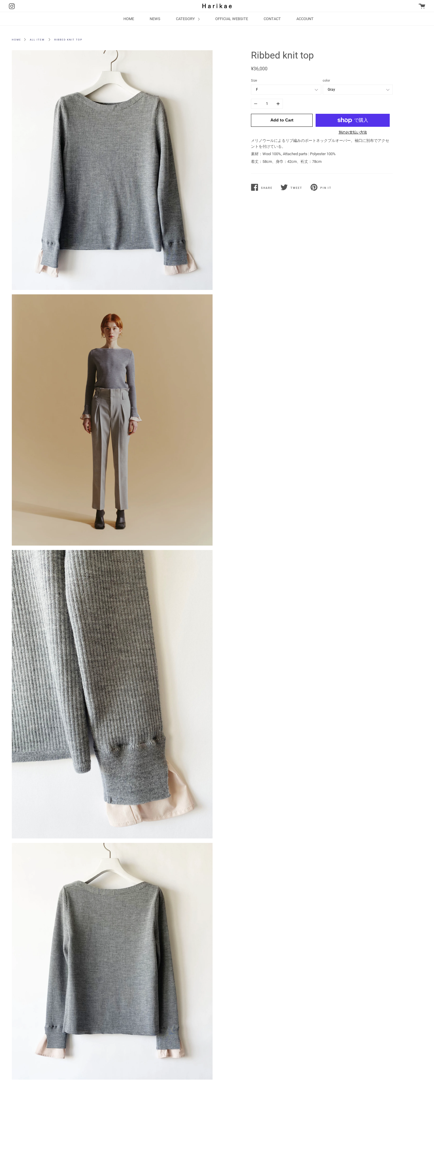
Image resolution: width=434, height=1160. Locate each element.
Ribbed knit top (68, 39)
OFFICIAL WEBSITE (231, 19)
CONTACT (272, 19)
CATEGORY (186, 19)
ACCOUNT (305, 19)
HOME (128, 19)
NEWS (155, 19)
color (326, 80)
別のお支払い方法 (353, 132)
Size (254, 80)
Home (16, 39)
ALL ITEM (37, 39)
